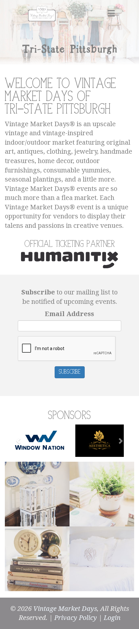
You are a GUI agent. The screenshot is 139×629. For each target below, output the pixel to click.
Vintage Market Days (65, 608)
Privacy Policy (75, 617)
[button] (19, 441)
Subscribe (69, 372)
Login (112, 617)
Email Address (69, 313)
